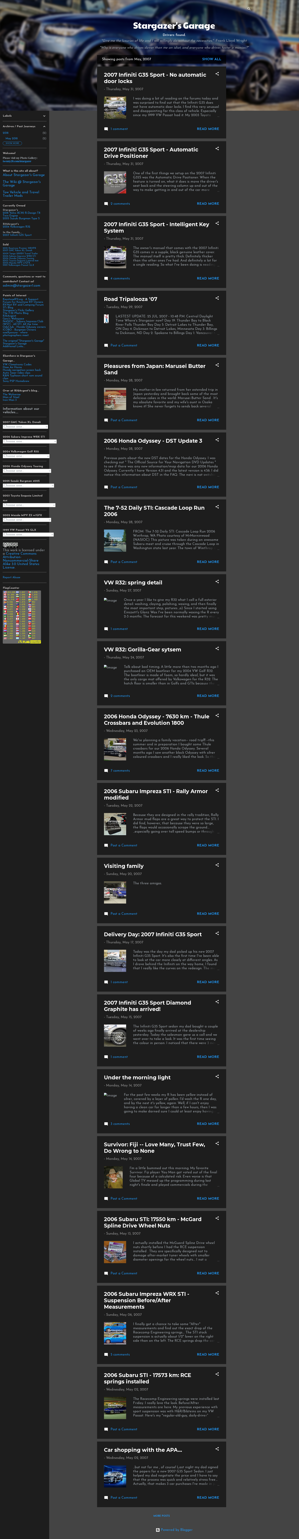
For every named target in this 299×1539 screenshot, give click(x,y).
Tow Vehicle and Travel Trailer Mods (21, 194)
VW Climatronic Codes (17, 364)
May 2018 (12, 138)
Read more (208, 129)
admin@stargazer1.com (21, 285)
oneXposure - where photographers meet (16, 334)
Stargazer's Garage (174, 25)
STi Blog (8, 307)
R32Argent (9, 316)
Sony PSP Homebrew (16, 381)
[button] (217, 74)
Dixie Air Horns (12, 367)
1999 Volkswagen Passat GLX (18, 265)
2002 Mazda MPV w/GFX (16, 263)
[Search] (249, 9)
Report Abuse (11, 577)
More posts (161, 1516)
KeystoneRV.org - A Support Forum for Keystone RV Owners (23, 301)
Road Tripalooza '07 (130, 299)
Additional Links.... (14, 346)
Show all (211, 59)
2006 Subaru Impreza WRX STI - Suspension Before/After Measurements (146, 1300)
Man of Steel (11, 397)
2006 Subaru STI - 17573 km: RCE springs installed (147, 1378)
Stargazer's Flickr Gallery (18, 310)
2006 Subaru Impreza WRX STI (19, 256)
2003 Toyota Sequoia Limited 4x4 (20, 261)
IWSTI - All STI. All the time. (20, 324)
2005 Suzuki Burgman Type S (21, 218)
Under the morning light (137, 1077)
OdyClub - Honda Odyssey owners (24, 327)
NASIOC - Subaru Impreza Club (23, 321)
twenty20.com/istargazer (17, 161)
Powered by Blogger (176, 1530)
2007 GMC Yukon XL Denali (17, 250)
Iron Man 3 (10, 400)
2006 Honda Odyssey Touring (18, 258)
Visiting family (124, 866)
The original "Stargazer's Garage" (23, 341)
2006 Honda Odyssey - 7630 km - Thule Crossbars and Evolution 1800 (156, 719)
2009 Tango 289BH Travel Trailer (20, 253)
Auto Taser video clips (16, 373)
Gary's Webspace (13, 318)
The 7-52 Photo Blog (15, 313)
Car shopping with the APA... (143, 1450)
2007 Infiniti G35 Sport (17, 235)
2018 (5, 133)
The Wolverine (12, 394)
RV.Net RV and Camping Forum (23, 305)
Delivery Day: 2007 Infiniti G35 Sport (153, 934)
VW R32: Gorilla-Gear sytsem (142, 649)
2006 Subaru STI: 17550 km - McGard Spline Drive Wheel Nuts (153, 1222)
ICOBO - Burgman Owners (19, 329)
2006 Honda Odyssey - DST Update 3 (153, 441)
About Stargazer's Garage (24, 175)
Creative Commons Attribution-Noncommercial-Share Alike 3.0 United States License (21, 560)
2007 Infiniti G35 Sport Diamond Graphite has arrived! (147, 1006)
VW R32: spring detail (133, 582)
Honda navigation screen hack (22, 370)
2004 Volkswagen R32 (16, 226)
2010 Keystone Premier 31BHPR (19, 248)
